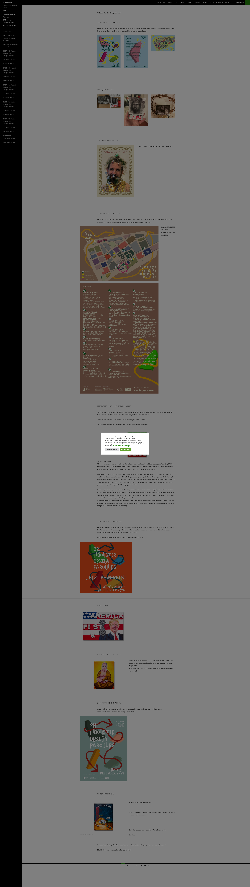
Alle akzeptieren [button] (125, 449)
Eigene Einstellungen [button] (112, 449)
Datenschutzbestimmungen (121, 446)
